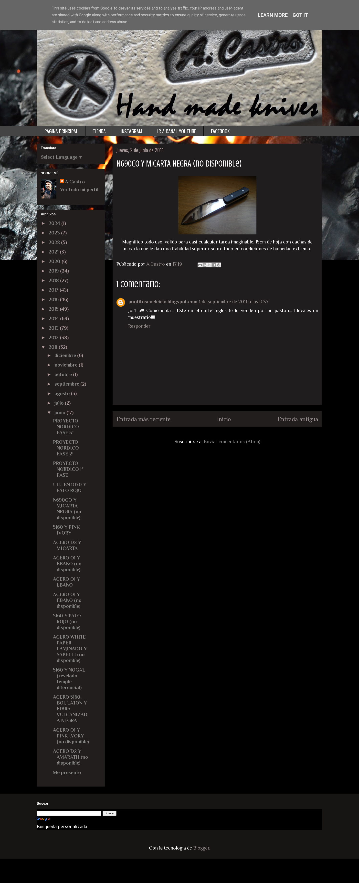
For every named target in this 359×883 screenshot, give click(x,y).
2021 (54, 251)
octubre (63, 374)
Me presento (67, 772)
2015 (54, 309)
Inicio (224, 419)
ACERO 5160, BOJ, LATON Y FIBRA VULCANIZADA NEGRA (70, 708)
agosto (62, 393)
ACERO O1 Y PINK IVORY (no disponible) (71, 735)
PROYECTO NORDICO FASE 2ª (66, 447)
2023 (55, 232)
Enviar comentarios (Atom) (232, 441)
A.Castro (75, 181)
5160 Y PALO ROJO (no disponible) (67, 621)
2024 (55, 223)
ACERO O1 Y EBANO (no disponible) (67, 563)
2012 (54, 337)
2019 (54, 270)
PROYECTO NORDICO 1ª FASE (68, 469)
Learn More (273, 15)
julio (59, 403)
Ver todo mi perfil (79, 189)
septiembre (67, 384)
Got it (300, 15)
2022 (55, 242)
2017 (54, 290)
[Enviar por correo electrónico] (200, 265)
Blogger (201, 848)
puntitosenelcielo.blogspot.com (162, 301)
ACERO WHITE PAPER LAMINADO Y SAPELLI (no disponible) (70, 648)
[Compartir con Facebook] (213, 265)
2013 (54, 328)
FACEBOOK (220, 131)
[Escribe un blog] (204, 265)
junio (60, 412)
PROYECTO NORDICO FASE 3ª (66, 426)
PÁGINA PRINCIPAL (61, 131)
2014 (54, 318)
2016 (54, 299)
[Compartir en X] (209, 265)
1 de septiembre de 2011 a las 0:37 (233, 301)
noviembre (66, 365)
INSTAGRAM (131, 131)
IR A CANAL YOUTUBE (176, 131)
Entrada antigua (297, 419)
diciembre (65, 355)
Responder (139, 326)
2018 (54, 280)
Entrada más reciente (143, 419)
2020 (55, 261)
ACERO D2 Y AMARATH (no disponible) (70, 757)
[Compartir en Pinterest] (218, 265)
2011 (54, 347)
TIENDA (99, 131)
